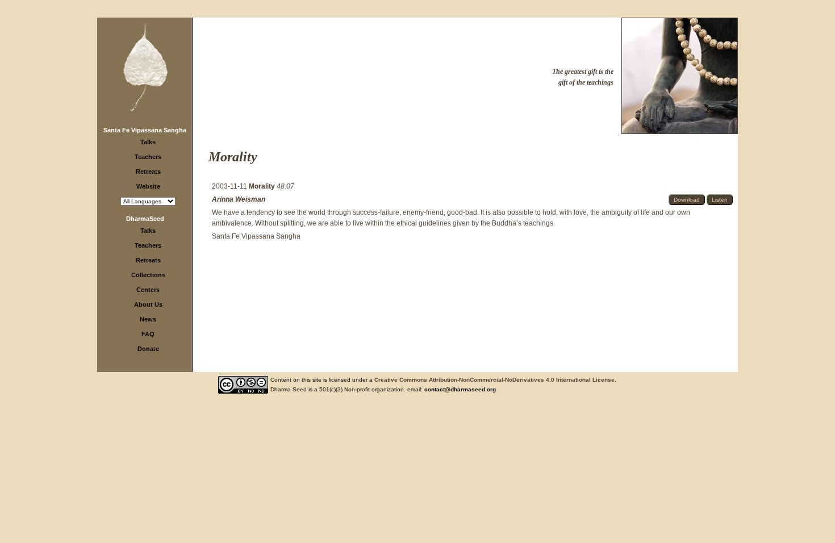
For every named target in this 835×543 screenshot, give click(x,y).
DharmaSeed (145, 218)
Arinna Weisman (238, 199)
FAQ (148, 334)
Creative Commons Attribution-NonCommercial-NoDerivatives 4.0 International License (494, 380)
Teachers (148, 156)
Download (687, 200)
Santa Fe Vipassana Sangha (144, 130)
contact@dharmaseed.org (460, 389)
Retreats (148, 171)
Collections (148, 275)
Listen (720, 200)
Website (148, 186)
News (148, 319)
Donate (148, 348)
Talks (148, 142)
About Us (148, 304)
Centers (148, 289)
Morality (263, 186)
